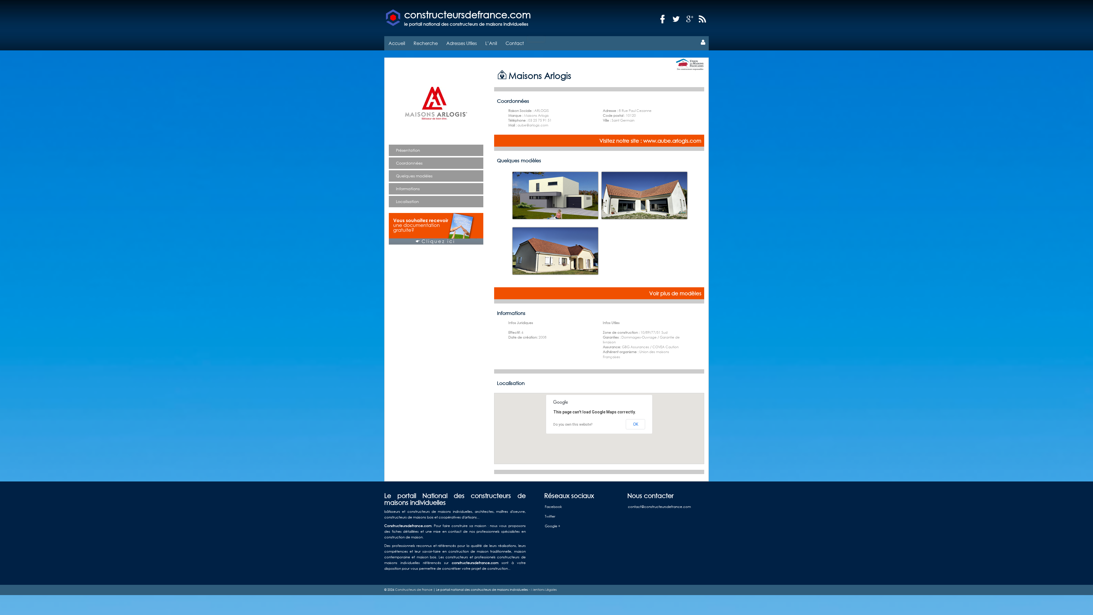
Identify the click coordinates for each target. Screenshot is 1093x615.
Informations (408, 188)
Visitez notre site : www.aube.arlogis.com (650, 141)
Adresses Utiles (461, 43)
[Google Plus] (690, 19)
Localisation (407, 201)
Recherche (426, 43)
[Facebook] (662, 19)
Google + (552, 526)
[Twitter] (676, 19)
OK (635, 424)
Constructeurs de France (413, 589)
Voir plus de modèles (675, 293)
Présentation (408, 150)
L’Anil (491, 43)
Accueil (397, 43)
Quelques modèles (414, 176)
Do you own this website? (572, 425)
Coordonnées (409, 163)
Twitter (550, 516)
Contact (515, 43)
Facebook (553, 506)
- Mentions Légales (542, 589)
